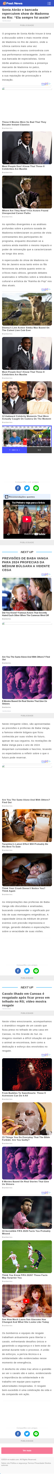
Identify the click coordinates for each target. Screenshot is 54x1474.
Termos (31, 1463)
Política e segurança (18, 1463)
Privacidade (39, 1463)
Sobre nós (5, 1463)
